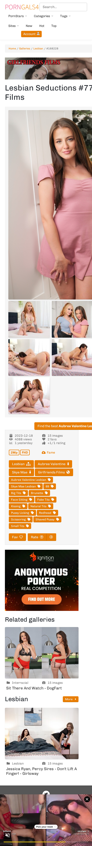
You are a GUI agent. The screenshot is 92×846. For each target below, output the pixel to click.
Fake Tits (43, 499)
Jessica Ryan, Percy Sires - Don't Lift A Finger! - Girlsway (41, 771)
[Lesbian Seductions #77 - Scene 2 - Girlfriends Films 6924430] (29, 395)
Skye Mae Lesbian (23, 486)
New (29, 26)
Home (12, 48)
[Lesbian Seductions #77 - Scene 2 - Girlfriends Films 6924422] (29, 319)
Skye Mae (19, 472)
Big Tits (16, 493)
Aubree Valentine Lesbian (28, 479)
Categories (42, 16)
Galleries (24, 48)
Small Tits (17, 526)
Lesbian (38, 48)
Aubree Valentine (52, 464)
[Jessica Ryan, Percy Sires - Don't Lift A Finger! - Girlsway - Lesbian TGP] (42, 733)
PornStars (16, 16)
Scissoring (18, 519)
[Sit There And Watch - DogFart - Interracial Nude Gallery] (42, 652)
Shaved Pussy (45, 519)
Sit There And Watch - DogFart (34, 688)
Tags (63, 16)
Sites (12, 26)
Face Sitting (19, 499)
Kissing (16, 506)
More (69, 699)
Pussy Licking (20, 512)
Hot (41, 26)
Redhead (45, 512)
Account (29, 34)
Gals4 (22, 6)
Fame (51, 452)
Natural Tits (38, 506)
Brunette (37, 493)
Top (54, 26)
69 (47, 486)
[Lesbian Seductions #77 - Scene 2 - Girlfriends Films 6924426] (29, 357)
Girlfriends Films (51, 472)
